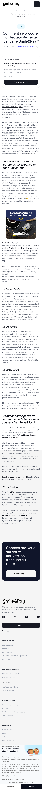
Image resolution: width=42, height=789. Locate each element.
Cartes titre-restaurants (11, 705)
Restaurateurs (7, 645)
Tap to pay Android (9, 690)
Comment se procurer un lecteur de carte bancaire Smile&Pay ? (21, 15)
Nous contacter (8, 740)
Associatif (6, 659)
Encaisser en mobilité (10, 677)
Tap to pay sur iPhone (10, 687)
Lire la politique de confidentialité (13, 779)
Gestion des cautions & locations (14, 712)
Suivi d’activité (7, 715)
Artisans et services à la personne (14, 655)
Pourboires (6, 708)
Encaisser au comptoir (10, 673)
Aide (4, 737)
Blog (24, 10)
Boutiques (6, 648)
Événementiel (7, 652)
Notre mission (7, 730)
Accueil (17, 10)
